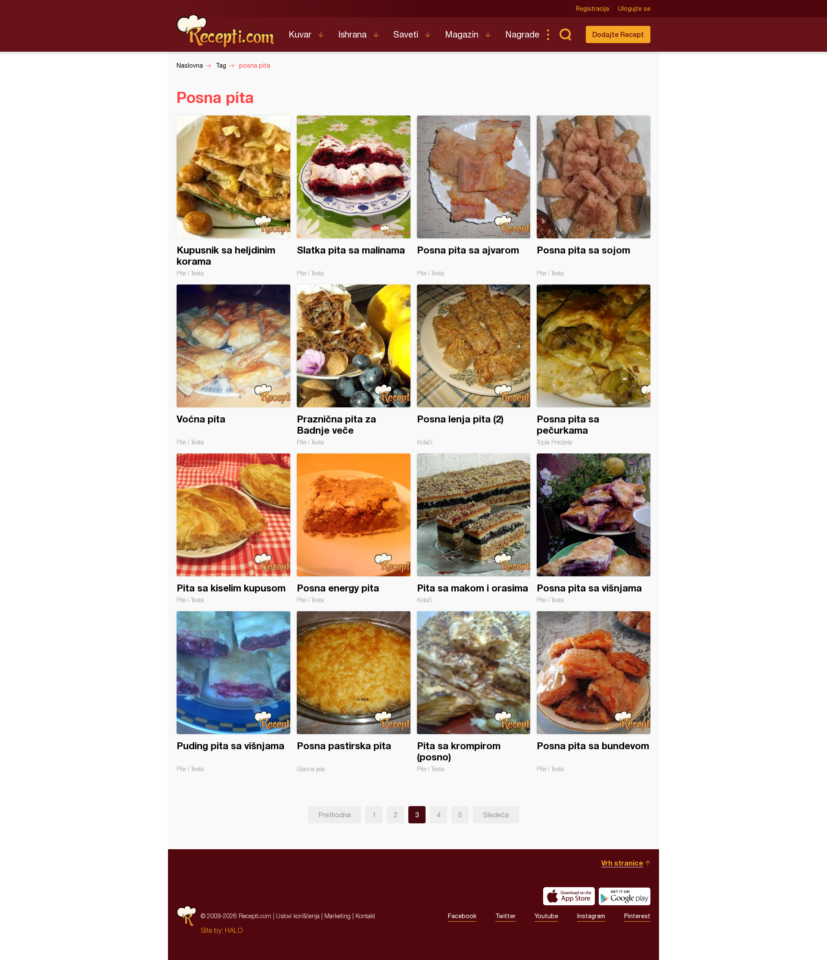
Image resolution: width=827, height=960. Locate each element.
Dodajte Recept (618, 34)
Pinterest (637, 916)
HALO (234, 930)
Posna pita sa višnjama (593, 528)
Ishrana (352, 34)
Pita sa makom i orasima (474, 528)
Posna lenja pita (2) (474, 365)
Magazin (462, 34)
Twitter (505, 916)
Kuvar (300, 34)
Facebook (462, 916)
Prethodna (334, 815)
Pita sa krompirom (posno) (474, 691)
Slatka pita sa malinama (353, 196)
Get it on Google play (624, 896)
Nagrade (522, 34)
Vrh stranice (622, 863)
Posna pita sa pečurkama (593, 365)
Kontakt (365, 915)
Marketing (337, 915)
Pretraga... (565, 34)
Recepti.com (226, 31)
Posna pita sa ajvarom (474, 196)
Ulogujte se (634, 8)
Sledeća (496, 815)
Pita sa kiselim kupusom (233, 528)
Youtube (546, 916)
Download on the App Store (569, 896)
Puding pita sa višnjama (233, 691)
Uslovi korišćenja (298, 915)
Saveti (405, 34)
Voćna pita (233, 365)
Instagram (591, 916)
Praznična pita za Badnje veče (353, 365)
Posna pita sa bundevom (593, 691)
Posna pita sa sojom (593, 196)
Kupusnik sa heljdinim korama (233, 196)
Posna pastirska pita (353, 691)
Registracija (592, 8)
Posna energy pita (353, 528)
